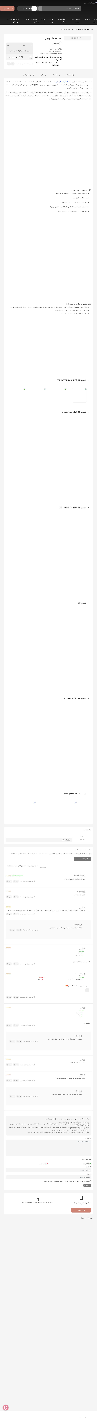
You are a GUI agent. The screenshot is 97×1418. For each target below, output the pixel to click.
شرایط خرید (55, 65)
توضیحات (68, 75)
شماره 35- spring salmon (75, 794)
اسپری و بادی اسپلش (76, 20)
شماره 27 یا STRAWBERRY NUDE (71, 380)
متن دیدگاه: (88, 1138)
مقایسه (75, 38)
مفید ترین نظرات (11, 866)
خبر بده (78, 38)
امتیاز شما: (88, 1159)
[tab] (69, 74)
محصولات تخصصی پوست (91, 20)
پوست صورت (85, 29)
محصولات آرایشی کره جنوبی (63, 81)
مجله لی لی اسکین (62, 20)
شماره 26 (82, 603)
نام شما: (88, 1167)
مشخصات (55, 75)
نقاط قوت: (87, 1163)
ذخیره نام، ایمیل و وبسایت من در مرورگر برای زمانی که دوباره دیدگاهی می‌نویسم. (66, 1181)
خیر (9, 63)
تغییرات (72, 38)
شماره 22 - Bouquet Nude (74, 698)
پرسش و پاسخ (27, 75)
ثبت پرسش (80, 1210)
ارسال (80, 38)
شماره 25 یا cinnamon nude (74, 412)
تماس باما (51, 20)
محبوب (83, 38)
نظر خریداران (22, 866)
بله (12, 63)
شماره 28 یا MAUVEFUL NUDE (73, 507)
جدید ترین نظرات (32, 866)
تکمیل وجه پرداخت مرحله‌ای (13, 20)
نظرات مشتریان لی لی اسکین (31, 20)
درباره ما (43, 20)
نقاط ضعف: (43, 1163)
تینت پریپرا (30, 57)
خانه (92, 29)
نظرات (42, 75)
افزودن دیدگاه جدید (82, 858)
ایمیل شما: (88, 1174)
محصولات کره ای (76, 29)
